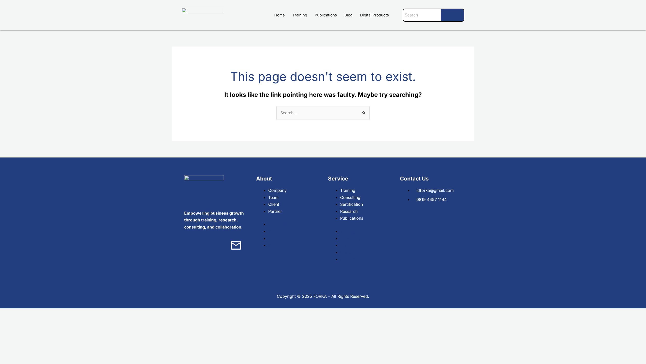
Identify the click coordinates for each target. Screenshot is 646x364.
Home (279, 15)
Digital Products (374, 15)
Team (273, 197)
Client (273, 204)
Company (277, 190)
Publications (326, 15)
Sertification (351, 204)
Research (349, 211)
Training (299, 15)
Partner (275, 211)
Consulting (350, 197)
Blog (348, 15)
